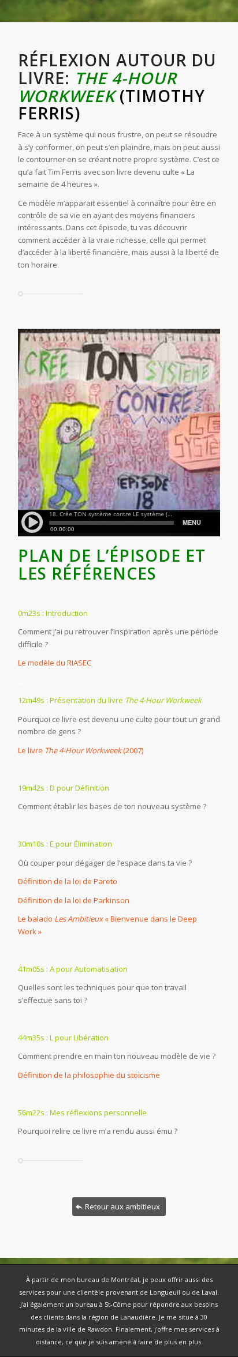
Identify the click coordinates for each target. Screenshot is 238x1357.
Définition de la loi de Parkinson (73, 900)
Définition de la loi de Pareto (67, 881)
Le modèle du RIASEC (54, 662)
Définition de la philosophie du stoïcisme (89, 1075)
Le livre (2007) (80, 750)
